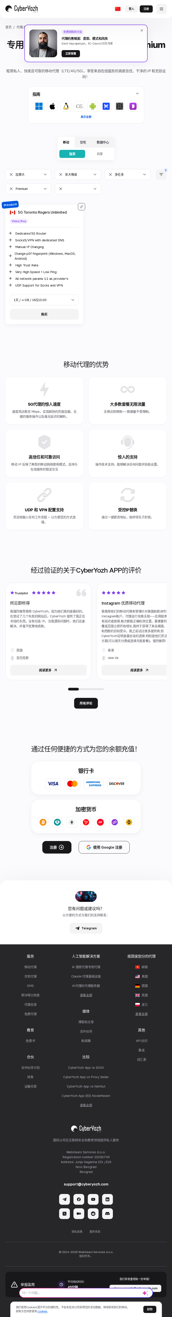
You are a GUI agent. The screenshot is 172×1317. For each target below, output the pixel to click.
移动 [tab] (66, 142)
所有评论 (86, 703)
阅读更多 (45, 670)
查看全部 (141, 1014)
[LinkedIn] (107, 1199)
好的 (150, 1309)
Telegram (89, 928)
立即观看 (70, 53)
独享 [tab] (72, 154)
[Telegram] (64, 1199)
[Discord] (107, 1213)
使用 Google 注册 (107, 847)
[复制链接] (81, 206)
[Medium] (78, 1213)
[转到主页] (21, 9)
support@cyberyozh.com (86, 1184)
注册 (146, 9)
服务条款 (95, 1231)
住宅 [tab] (83, 142)
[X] (64, 1213)
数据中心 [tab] (103, 142)
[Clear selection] (11, 174)
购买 (44, 314)
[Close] (142, 30)
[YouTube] (93, 1199)
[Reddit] (93, 1213)
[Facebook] (78, 1199)
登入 (131, 9)
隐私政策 (77, 1231)
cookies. (42, 1311)
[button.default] (145, 1292)
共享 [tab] (100, 154)
